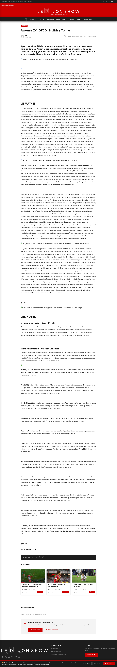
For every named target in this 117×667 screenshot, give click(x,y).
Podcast (71, 19)
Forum (78, 19)
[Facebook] (101, 1)
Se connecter (36, 630)
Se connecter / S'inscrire (7, 5)
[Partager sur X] (36, 557)
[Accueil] (26, 19)
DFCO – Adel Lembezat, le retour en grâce (56, 585)
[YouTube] (112, 1)
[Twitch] (109, 1)
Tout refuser (97, 663)
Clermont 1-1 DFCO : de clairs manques (83, 585)
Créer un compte (53, 630)
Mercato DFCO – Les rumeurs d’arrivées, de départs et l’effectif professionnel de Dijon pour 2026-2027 (32, 586)
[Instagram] (106, 1)
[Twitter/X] (6, 657)
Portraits (66, 592)
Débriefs (24, 25)
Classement (50, 19)
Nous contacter (91, 655)
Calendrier (41, 19)
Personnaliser (86, 663)
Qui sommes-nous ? (56, 651)
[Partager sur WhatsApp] (40, 557)
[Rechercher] (114, 19)
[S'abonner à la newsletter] (65, 36)
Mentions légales (56, 648)
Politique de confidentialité (58, 654)
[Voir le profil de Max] (22, 36)
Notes (58, 19)
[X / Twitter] (104, 1)
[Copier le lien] (43, 557)
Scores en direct (87, 19)
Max (26, 35)
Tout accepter (109, 663)
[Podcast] (115, 1)
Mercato (40, 592)
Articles (32, 19)
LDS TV (64, 19)
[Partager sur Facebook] (33, 557)
